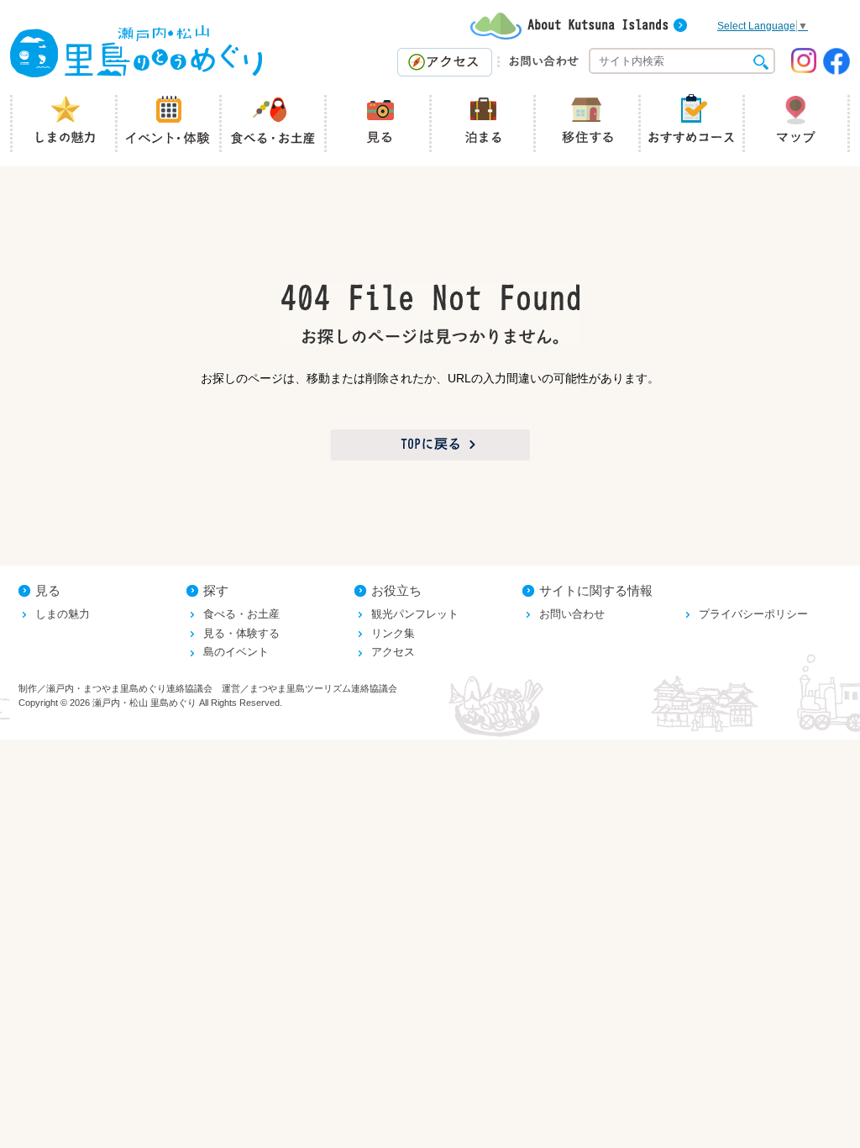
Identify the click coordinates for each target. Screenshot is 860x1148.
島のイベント (236, 651)
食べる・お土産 (241, 614)
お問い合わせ (572, 614)
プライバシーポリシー (753, 614)
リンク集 (393, 633)
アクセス (393, 651)
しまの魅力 (62, 614)
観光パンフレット (415, 614)
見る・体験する (241, 633)
